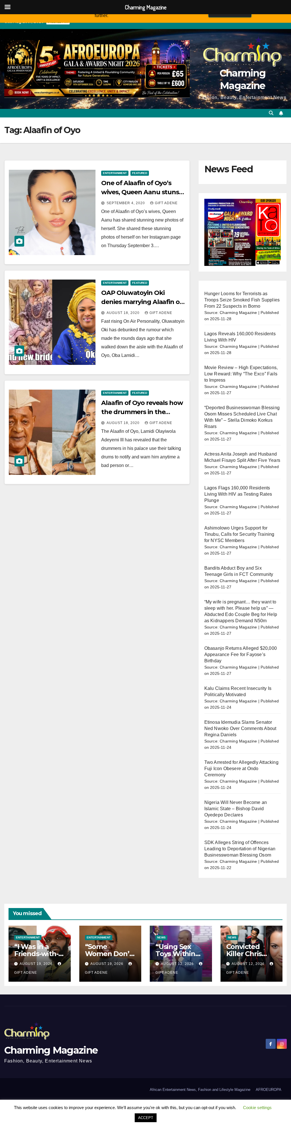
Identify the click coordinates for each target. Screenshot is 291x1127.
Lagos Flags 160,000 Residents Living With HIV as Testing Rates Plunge (238, 494)
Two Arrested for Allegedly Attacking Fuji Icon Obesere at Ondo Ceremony (241, 768)
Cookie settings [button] (257, 1107)
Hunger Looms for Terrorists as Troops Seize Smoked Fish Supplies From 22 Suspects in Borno (242, 300)
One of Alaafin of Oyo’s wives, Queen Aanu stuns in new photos (140, 192)
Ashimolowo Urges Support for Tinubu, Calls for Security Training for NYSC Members (239, 534)
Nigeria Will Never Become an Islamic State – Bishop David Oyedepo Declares (235, 808)
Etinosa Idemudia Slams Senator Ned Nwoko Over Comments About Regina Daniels (240, 728)
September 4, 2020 (126, 203)
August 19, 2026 (37, 964)
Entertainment (115, 173)
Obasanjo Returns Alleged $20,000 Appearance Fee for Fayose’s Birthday (240, 654)
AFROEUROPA (268, 1089)
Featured (139, 173)
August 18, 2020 (124, 313)
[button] (271, 113)
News (161, 937)
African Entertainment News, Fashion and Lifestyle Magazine (200, 1089)
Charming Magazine (50, 1050)
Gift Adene (166, 203)
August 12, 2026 (178, 964)
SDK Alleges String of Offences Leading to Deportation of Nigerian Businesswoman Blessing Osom (240, 848)
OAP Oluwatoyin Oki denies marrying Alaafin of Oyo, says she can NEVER (141, 302)
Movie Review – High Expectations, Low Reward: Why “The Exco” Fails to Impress (241, 373)
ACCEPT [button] (145, 1118)
